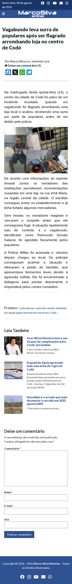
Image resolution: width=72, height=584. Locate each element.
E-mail (9, 505)
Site (6, 519)
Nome (8, 492)
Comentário (12, 448)
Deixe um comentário (22, 65)
